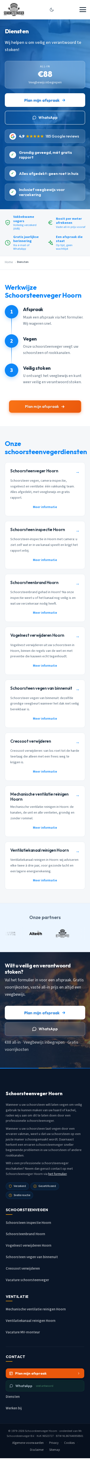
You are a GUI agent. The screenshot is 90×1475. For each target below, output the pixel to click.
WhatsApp (48, 117)
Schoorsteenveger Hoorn (41, 1431)
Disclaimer (37, 1450)
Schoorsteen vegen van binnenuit (32, 1257)
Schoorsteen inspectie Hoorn (28, 1222)
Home (9, 262)
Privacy (54, 1443)
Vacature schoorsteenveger (27, 1280)
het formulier (57, 1173)
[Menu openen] (82, 9)
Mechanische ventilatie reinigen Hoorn (36, 1309)
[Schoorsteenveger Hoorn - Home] (14, 9)
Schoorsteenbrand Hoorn (25, 1234)
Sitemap (54, 1450)
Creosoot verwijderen (23, 1268)
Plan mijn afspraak (42, 100)
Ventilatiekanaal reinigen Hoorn (30, 1320)
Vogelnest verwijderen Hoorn (28, 1245)
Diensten (13, 1396)
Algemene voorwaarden (28, 1443)
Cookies (69, 1443)
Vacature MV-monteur (23, 1332)
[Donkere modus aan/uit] (52, 9)
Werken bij (14, 1408)
